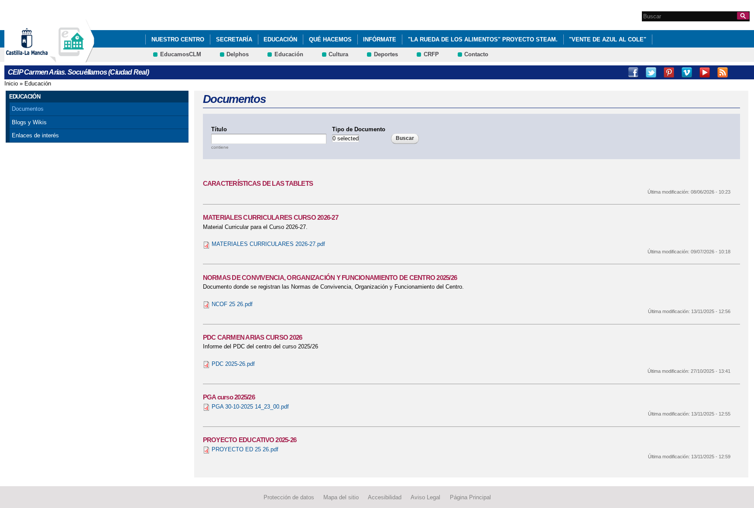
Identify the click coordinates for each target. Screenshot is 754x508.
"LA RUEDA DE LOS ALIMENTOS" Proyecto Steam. (483, 39)
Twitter (651, 72)
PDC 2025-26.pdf (233, 364)
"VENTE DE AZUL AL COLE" (607, 39)
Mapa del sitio (341, 497)
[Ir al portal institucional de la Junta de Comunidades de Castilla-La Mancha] (37, 58)
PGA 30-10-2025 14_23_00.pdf (250, 406)
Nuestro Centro (177, 39)
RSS (722, 72)
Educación (280, 39)
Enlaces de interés (35, 135)
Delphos (237, 54)
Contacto (476, 54)
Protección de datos (289, 497)
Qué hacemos (330, 39)
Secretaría (234, 39)
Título (219, 129)
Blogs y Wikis (29, 122)
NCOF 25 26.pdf (232, 304)
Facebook (633, 72)
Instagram (740, 72)
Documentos (28, 109)
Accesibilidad (384, 497)
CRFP (431, 54)
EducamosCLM (180, 54)
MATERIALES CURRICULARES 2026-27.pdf (268, 244)
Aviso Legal (425, 497)
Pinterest (669, 72)
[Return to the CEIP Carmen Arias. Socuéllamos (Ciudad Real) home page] (72, 58)
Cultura (338, 54)
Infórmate (379, 39)
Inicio (11, 83)
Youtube (704, 72)
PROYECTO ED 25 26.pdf (245, 449)
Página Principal (470, 497)
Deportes (386, 54)
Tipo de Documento (358, 129)
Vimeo (687, 72)
